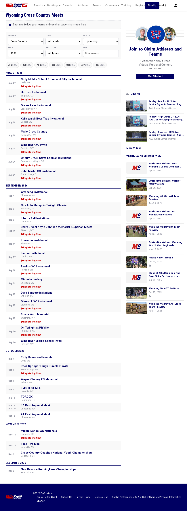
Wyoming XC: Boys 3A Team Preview (164, 228)
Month (86, 35)
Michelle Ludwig (31, 279)
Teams (97, 5)
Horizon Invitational (33, 92)
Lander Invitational (33, 253)
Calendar (68, 5)
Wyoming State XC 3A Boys (164, 288)
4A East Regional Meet (35, 405)
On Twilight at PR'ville (35, 327)
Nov (85, 65)
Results (38, 5)
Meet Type (50, 47)
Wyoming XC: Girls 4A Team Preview (164, 198)
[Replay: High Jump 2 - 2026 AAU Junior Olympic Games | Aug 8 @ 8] (136, 121)
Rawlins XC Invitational (35, 266)
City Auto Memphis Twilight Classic (44, 205)
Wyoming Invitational (34, 192)
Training (126, 5)
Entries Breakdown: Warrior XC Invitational (165, 182)
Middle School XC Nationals (39, 431)
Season (12, 35)
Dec (100, 65)
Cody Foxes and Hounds (36, 357)
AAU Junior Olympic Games (163, 108)
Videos (135, 94)
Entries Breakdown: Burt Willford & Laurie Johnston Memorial (164, 165)
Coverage (111, 5)
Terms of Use (101, 497)
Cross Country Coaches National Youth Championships (56, 452)
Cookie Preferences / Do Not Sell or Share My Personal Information (146, 497)
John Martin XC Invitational (38, 171)
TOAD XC (27, 396)
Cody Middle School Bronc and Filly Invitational (51, 79)
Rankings (52, 5)
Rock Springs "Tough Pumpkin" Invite (44, 366)
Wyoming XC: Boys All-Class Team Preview (165, 305)
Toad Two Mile (30, 444)
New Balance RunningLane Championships (48, 469)
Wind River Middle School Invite (41, 340)
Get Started (155, 76)
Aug (41, 65)
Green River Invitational (36, 105)
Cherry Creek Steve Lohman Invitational (46, 158)
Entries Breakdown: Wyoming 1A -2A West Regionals (165, 244)
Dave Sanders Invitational (37, 292)
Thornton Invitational (34, 240)
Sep (55, 65)
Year (10, 47)
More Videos (133, 148)
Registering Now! (32, 86)
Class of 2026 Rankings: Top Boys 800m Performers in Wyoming (164, 275)
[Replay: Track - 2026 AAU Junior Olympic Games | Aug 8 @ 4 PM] (136, 105)
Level (48, 35)
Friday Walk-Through (161, 257)
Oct (70, 65)
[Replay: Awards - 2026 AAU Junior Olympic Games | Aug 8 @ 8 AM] (136, 136)
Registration (143, 5)
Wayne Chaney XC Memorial (39, 379)
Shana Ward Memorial (35, 314)
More (157, 5)
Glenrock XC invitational (36, 301)
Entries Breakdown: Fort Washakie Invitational (162, 213)
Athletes (83, 5)
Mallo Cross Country (34, 131)
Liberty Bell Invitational (35, 218)
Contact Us (66, 497)
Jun (12, 65)
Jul (27, 65)
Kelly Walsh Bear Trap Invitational (42, 118)
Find (85, 47)
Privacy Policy (83, 497)
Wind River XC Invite (34, 144)
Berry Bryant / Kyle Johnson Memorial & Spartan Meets (56, 227)
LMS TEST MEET (32, 388)
